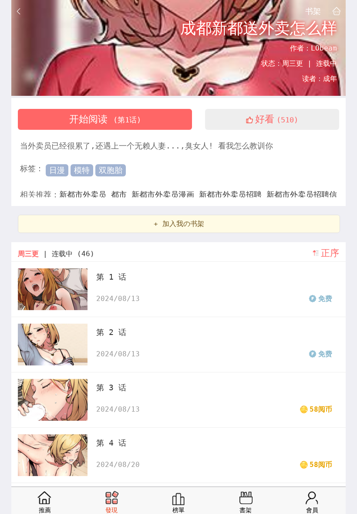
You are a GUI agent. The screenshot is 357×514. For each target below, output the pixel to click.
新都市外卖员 (85, 194)
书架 (313, 11)
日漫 (57, 170)
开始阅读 (105, 119)
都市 (121, 194)
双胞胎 (110, 170)
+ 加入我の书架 (179, 224)
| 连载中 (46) (56, 254)
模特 (82, 170)
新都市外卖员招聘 (232, 194)
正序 (330, 253)
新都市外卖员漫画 (165, 194)
